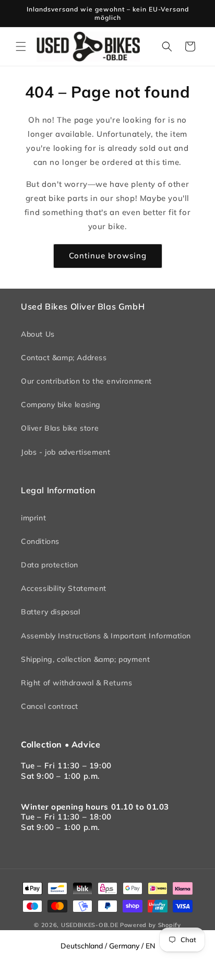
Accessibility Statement (63, 588)
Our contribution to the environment (86, 381)
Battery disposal (50, 611)
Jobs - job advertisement (65, 452)
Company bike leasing (61, 404)
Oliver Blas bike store (60, 428)
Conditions (40, 541)
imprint (33, 517)
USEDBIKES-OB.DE (89, 925)
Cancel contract (49, 706)
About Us (38, 334)
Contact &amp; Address (64, 357)
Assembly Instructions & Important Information (106, 635)
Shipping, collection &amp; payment (85, 659)
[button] (20, 46)
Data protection (49, 564)
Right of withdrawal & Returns (76, 682)
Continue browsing (108, 255)
